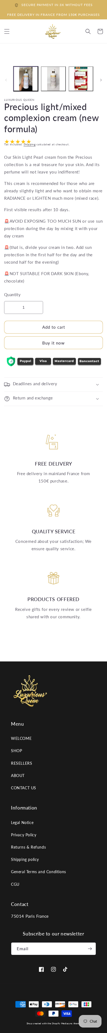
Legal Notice (22, 822)
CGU (15, 884)
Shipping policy (25, 859)
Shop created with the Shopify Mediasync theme (54, 1023)
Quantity (12, 294)
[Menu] (7, 31)
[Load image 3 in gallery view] (81, 78)
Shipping (30, 144)
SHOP (16, 750)
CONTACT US (23, 787)
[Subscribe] (90, 948)
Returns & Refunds (28, 847)
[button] (88, 31)
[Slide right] (101, 80)
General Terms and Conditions (38, 871)
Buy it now (53, 342)
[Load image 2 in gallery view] (53, 78)
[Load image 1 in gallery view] (25, 78)
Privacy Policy (23, 834)
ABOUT (18, 775)
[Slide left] (6, 80)
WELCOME (21, 738)
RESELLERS (21, 763)
